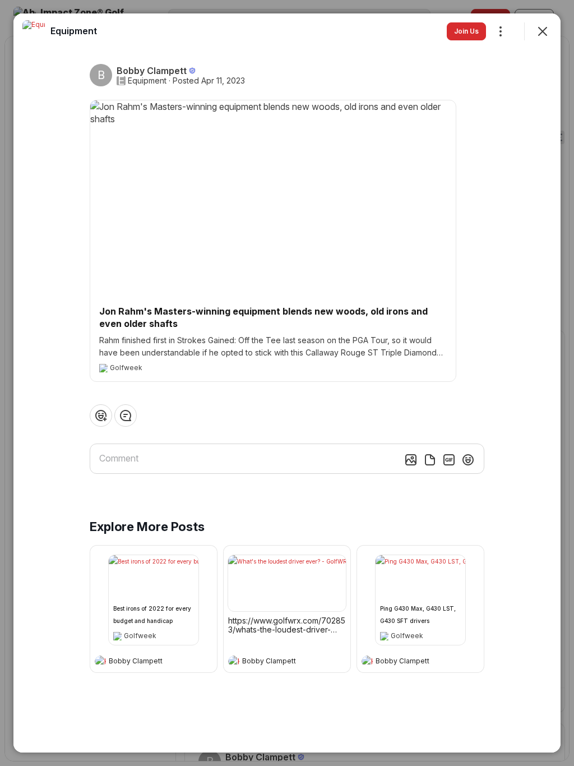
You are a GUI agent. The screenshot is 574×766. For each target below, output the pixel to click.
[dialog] (287, 383)
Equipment (147, 80)
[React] (101, 415)
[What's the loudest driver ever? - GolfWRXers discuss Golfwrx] (287, 583)
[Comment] (125, 415)
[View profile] (100, 661)
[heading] (142, 662)
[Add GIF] (449, 460)
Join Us (466, 31)
